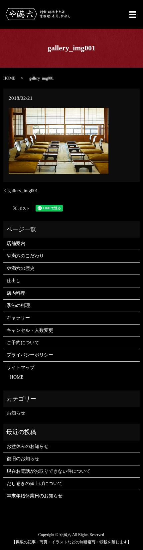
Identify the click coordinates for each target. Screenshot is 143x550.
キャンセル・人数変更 (30, 330)
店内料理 (16, 293)
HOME (9, 78)
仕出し (14, 280)
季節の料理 (18, 305)
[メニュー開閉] (132, 14)
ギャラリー (18, 317)
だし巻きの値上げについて (35, 483)
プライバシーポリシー (30, 354)
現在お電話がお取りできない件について (48, 471)
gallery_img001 (23, 190)
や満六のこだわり (25, 255)
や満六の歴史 (21, 268)
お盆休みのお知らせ (28, 446)
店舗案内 (16, 243)
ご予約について (23, 342)
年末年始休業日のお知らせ (35, 495)
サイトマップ (21, 367)
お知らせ (16, 412)
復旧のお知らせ (23, 458)
